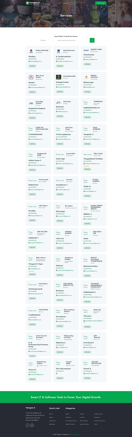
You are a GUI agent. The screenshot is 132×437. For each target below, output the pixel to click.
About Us (51, 414)
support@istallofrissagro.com (64, 295)
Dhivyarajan (60, 211)
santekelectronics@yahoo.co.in (65, 61)
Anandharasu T (62, 185)
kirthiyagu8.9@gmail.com (36, 215)
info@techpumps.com (62, 111)
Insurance (69, 180)
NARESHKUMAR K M (92, 108)
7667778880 (33, 291)
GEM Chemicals (97, 336)
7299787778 (60, 161)
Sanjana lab (97, 310)
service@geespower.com (91, 219)
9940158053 (33, 111)
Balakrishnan (33, 185)
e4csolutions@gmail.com (36, 113)
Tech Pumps (67, 102)
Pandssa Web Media (42, 50)
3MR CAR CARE (42, 232)
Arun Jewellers (70, 154)
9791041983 (60, 84)
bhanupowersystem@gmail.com (37, 87)
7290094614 (60, 293)
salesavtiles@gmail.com (90, 191)
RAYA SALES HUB (97, 232)
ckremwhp (82, 414)
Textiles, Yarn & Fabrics (70, 424)
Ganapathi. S (88, 134)
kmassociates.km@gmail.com (37, 189)
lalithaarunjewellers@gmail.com (65, 163)
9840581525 (33, 163)
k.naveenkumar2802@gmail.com (38, 351)
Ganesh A (87, 368)
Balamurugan (89, 82)
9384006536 (33, 372)
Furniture (96, 424)
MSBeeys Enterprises (94, 76)
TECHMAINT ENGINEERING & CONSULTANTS (96, 285)
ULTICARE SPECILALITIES (96, 362)
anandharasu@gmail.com (63, 189)
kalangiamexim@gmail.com (64, 87)
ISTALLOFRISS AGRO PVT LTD (68, 284)
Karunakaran (61, 316)
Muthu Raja (60, 159)
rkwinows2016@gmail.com (63, 216)
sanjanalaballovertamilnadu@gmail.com (93, 321)
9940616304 (88, 345)
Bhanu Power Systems (40, 76)
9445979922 (88, 216)
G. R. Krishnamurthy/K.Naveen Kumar (38, 344)
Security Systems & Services (71, 420)
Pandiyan (32, 56)
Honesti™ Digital (69, 362)
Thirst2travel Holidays (69, 258)
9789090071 (33, 137)
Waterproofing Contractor (68, 336)
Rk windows (69, 206)
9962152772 (88, 137)
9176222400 (88, 85)
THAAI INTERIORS (96, 128)
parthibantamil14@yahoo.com (92, 163)
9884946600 (33, 266)
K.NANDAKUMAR (35, 134)
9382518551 (88, 189)
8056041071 (60, 268)
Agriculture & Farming (84, 424)
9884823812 (88, 110)
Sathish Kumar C (35, 160)
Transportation (97, 417)
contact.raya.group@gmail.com (92, 243)
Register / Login (100, 3)
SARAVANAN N (89, 292)
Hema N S (32, 369)
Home (62, 19)
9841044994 (60, 345)
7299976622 (60, 187)
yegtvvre (67, 414)
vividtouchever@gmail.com (64, 139)
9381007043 (33, 187)
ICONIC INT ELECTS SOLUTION (42, 128)
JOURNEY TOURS (96, 49)
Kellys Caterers (41, 258)
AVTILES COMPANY (96, 180)
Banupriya (60, 290)
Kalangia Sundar (62, 82)
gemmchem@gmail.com (90, 347)
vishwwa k (60, 238)
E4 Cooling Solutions (39, 102)
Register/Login (52, 424)
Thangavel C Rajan (36, 264)
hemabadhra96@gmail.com (36, 374)
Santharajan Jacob (35, 289)
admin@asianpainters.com (36, 294)
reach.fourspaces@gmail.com (92, 112)
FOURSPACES (98, 102)
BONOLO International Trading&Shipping (96, 259)
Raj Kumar (60, 106)
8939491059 (33, 59)
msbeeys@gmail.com (90, 87)
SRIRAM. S (88, 214)
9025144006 (88, 294)
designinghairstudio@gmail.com (38, 165)
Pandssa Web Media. (74, 434)
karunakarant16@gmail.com (64, 321)
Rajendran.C (61, 342)
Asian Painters (43, 284)
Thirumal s (88, 316)
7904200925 (33, 213)
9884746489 (60, 109)
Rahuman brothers (91, 266)
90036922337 (61, 214)
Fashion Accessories (84, 420)
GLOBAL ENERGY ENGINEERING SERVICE (96, 207)
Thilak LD (87, 186)
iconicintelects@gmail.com (36, 139)
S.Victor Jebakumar (63, 134)
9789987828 (60, 241)
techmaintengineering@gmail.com (93, 297)
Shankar (32, 82)
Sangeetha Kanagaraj (37, 108)
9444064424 (88, 371)
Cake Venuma (43, 206)
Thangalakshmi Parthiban (93, 159)
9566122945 (88, 268)
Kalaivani (59, 265)
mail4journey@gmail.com (91, 59)
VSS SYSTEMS (43, 310)
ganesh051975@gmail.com (91, 373)
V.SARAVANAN (34, 315)
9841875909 (88, 161)
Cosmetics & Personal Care (99, 420)
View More (32, 66)
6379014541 (88, 241)
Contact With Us (52, 420)
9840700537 (60, 319)
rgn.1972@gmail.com (62, 347)
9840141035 (33, 240)
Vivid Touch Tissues (69, 128)
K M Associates (43, 180)
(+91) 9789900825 (62, 137)
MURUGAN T (33, 238)
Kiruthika (32, 211)
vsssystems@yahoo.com (35, 320)
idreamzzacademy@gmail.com (64, 243)
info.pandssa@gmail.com (36, 61)
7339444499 (33, 85)
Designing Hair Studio (42, 154)
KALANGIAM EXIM (69, 76)
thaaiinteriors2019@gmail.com (92, 139)
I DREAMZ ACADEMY (68, 232)
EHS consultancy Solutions (69, 310)
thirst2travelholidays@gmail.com (65, 270)
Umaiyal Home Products (41, 362)
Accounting (82, 417)
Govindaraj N (89, 342)
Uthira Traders (98, 154)
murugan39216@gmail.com (36, 243)
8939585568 (88, 318)
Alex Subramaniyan (63, 368)
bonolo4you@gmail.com (91, 271)
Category (51, 417)
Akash (86, 238)
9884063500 (33, 317)
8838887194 (60, 371)
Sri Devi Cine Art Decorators (41, 336)
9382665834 (33, 349)
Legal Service (68, 417)
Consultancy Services (98, 414)
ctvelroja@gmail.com (35, 269)
